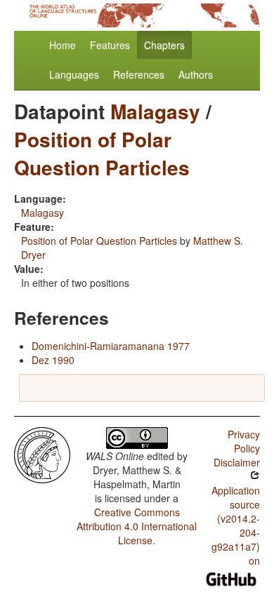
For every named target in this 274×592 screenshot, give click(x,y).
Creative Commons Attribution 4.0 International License (137, 526)
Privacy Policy (244, 441)
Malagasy (155, 111)
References (138, 74)
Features (110, 45)
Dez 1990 (53, 360)
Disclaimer (237, 462)
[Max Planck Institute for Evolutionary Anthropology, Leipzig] (42, 454)
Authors (195, 74)
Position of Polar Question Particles (102, 153)
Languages (74, 74)
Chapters (164, 45)
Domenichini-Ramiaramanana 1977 (111, 346)
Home (62, 45)
